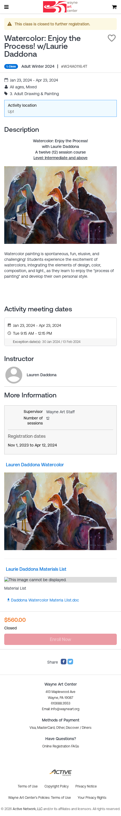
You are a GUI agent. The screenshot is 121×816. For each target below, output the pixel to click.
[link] (13, 375)
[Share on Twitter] (70, 663)
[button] (112, 38)
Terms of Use (61, 798)
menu (7, 7)
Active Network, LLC (28, 809)
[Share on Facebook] (63, 663)
